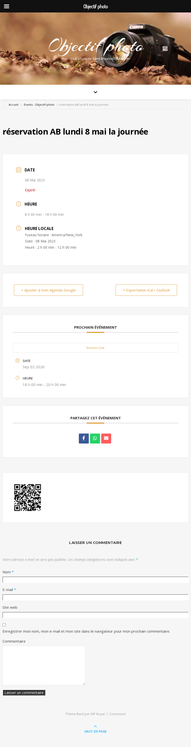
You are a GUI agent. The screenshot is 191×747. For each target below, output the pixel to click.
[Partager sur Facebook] (84, 439)
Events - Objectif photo (39, 104)
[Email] (106, 439)
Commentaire (14, 641)
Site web (9, 607)
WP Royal (98, 714)
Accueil (14, 104)
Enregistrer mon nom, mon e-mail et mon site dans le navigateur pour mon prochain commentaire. (86, 631)
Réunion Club (95, 348)
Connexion (117, 714)
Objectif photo (95, 45)
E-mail (9, 589)
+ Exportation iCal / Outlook (146, 290)
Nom (8, 571)
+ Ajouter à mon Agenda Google (48, 290)
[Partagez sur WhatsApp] (95, 439)
